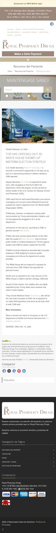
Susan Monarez (27, 239)
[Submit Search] (47, 90)
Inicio (10, 71)
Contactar (6, 454)
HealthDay (26, 359)
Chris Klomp (35, 295)
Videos (34, 95)
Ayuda (18, 29)
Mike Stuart (24, 230)
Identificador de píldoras (33, 29)
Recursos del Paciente (24, 71)
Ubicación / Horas (29, 32)
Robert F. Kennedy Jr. (33, 167)
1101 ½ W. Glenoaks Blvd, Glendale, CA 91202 (24, 10)
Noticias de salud (16, 95)
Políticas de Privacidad (11, 466)
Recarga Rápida (13, 32)
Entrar (18, 35)
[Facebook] (52, 24)
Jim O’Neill (25, 182)
